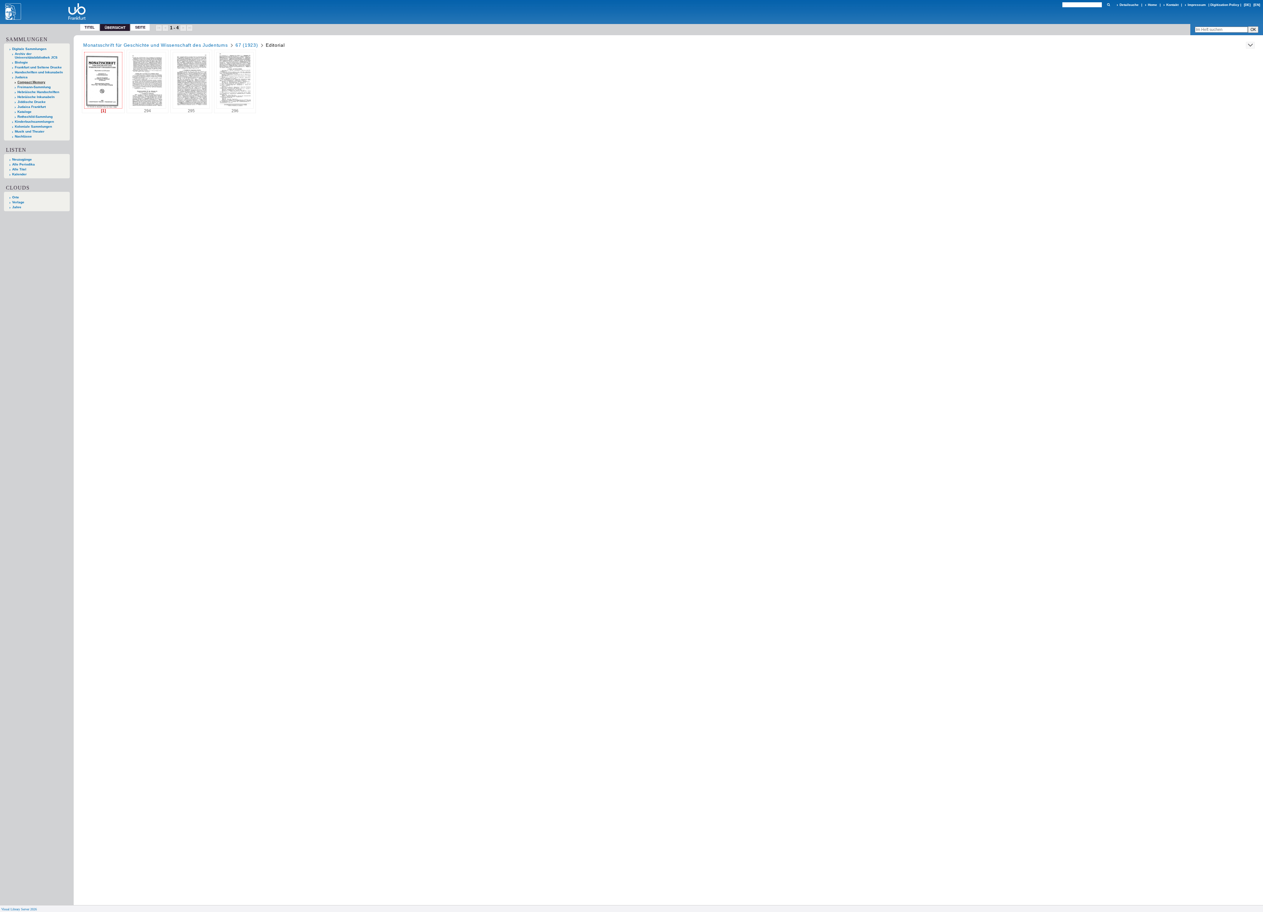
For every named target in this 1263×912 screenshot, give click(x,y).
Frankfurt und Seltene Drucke (38, 67)
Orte (15, 197)
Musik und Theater (29, 131)
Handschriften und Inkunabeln (39, 72)
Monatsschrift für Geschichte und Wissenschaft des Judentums (155, 45)
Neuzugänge (22, 159)
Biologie (21, 62)
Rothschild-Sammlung (35, 116)
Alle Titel (19, 169)
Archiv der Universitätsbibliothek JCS (36, 55)
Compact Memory (31, 82)
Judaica (21, 77)
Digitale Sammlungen (29, 49)
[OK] (1108, 5)
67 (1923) (246, 45)
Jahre (16, 207)
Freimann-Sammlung (34, 87)
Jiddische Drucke (31, 102)
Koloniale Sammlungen (33, 126)
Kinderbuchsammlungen (34, 121)
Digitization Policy (1224, 5)
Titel (90, 27)
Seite (140, 27)
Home (1152, 5)
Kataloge (24, 112)
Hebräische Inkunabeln (36, 97)
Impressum (1197, 5)
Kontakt (1172, 5)
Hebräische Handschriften (38, 92)
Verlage (18, 202)
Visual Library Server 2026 (19, 909)
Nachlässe (23, 136)
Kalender (19, 174)
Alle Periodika (23, 164)
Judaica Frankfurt (31, 107)
